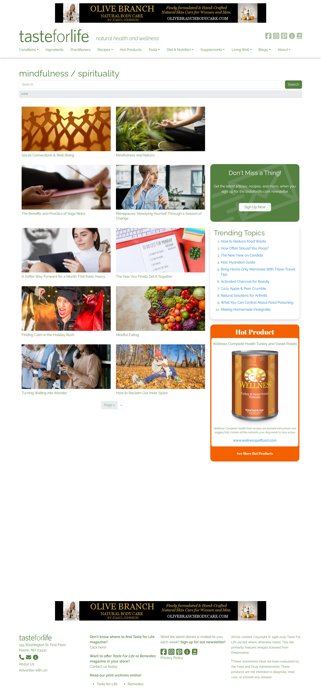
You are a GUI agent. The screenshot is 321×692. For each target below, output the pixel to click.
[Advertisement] (254, 132)
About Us (26, 664)
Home (24, 94)
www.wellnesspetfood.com (255, 440)
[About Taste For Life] (292, 36)
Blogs (263, 50)
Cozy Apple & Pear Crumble (243, 288)
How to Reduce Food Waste (243, 241)
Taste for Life (107, 684)
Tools (152, 50)
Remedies (136, 684)
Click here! (98, 647)
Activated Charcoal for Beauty (245, 281)
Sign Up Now (255, 207)
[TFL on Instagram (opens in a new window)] (276, 35)
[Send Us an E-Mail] (29, 657)
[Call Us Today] (22, 657)
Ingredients (55, 50)
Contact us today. (104, 666)
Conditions (27, 50)
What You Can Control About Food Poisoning (257, 302)
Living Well (240, 50)
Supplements (211, 50)
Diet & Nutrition (179, 50)
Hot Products (131, 50)
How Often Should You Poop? (245, 248)
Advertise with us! (33, 670)
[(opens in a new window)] (254, 388)
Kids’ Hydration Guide (238, 262)
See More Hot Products (255, 453)
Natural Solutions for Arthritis (244, 295)
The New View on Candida (242, 255)
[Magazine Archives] (299, 36)
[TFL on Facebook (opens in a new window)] (268, 35)
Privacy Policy (171, 658)
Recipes (104, 50)
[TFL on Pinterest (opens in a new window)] (284, 35)
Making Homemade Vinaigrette (246, 309)
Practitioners (81, 50)
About (283, 50)
